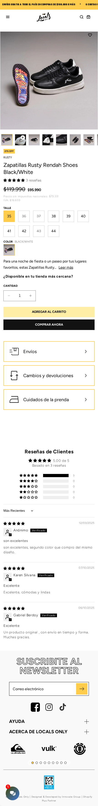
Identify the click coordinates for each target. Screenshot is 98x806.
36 (26, 218)
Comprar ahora (49, 325)
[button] (81, 17)
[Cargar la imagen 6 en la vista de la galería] (89, 140)
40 (83, 216)
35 (9, 216)
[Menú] (7, 17)
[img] (14, 524)
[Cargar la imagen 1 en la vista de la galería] (7, 140)
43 (40, 233)
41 (9, 231)
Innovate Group (71, 796)
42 (24, 231)
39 (68, 216)
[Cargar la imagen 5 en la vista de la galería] (75, 140)
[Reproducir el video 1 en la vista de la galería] (20, 140)
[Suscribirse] (82, 689)
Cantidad (10, 285)
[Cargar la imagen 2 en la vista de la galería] (34, 140)
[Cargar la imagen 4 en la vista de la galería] (61, 140)
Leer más (66, 267)
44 (53, 231)
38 (54, 216)
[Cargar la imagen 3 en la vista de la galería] (48, 140)
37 (40, 218)
